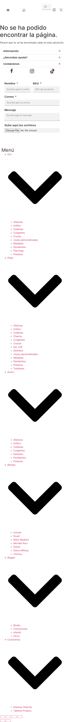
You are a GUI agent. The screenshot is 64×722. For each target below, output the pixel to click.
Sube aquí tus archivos (20, 125)
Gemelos (18, 350)
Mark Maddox (21, 539)
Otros (16, 635)
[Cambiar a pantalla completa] (8, 716)
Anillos (17, 225)
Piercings (18, 250)
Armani (17, 532)
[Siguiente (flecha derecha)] (8, 720)
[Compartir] (14, 716)
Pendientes (19, 247)
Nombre (10, 83)
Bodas (16, 625)
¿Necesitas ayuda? (15, 57)
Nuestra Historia (22, 707)
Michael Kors (20, 543)
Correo (9, 96)
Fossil (16, 536)
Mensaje (10, 110)
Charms (17, 336)
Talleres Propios (22, 710)
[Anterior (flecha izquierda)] (2, 720)
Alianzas (18, 221)
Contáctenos (11, 63)
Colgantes (19, 232)
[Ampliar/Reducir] (2, 716)
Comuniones (20, 628)
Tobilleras (18, 368)
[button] (32, 51)
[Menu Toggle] (8, 10)
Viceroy (17, 553)
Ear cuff (17, 346)
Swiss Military (21, 550)
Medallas (18, 243)
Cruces (17, 236)
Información (11, 51)
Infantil (17, 632)
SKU (36, 83)
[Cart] (61, 9)
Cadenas (18, 229)
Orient (16, 546)
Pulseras (18, 254)
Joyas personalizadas (25, 239)
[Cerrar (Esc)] (19, 716)
